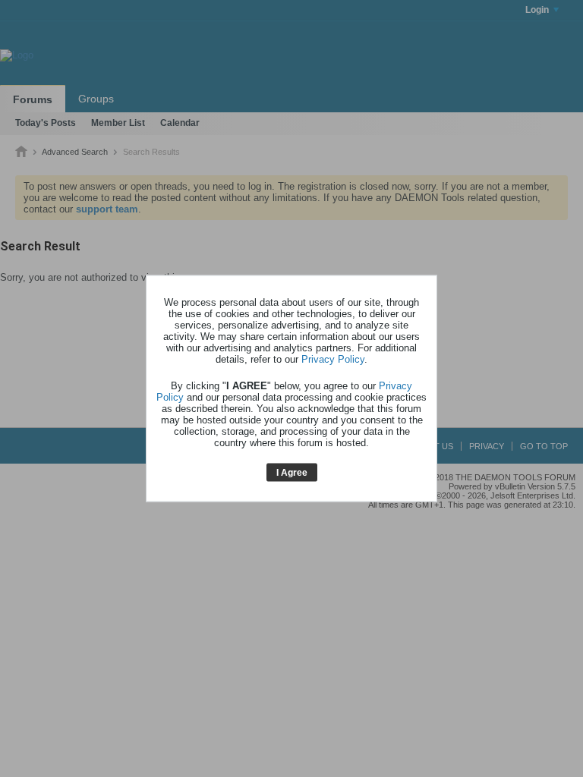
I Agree (291, 472)
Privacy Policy (332, 358)
